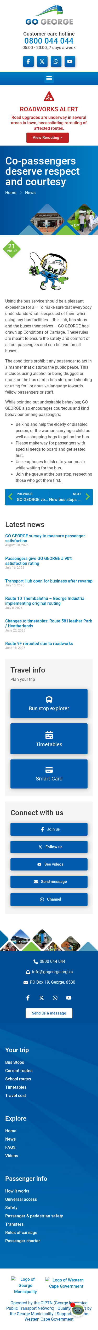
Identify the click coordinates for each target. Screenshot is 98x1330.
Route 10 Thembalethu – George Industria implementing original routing (44, 601)
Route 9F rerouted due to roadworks (39, 643)
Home (10, 1130)
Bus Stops (14, 1062)
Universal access (21, 1199)
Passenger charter (22, 1240)
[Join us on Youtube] (70, 61)
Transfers (14, 1224)
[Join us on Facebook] (28, 61)
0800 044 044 (49, 40)
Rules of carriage (21, 1232)
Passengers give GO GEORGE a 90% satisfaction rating (38, 561)
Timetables (15, 1087)
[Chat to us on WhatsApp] (56, 998)
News (10, 1139)
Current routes (18, 1070)
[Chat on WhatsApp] (56, 61)
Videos (11, 1155)
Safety (11, 1207)
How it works (17, 1191)
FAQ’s (10, 1147)
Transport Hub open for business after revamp (49, 581)
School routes (18, 1079)
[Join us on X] (42, 61)
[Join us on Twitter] (42, 998)
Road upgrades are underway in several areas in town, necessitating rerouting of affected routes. (49, 123)
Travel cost (15, 1095)
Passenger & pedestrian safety (34, 1216)
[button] (49, 77)
